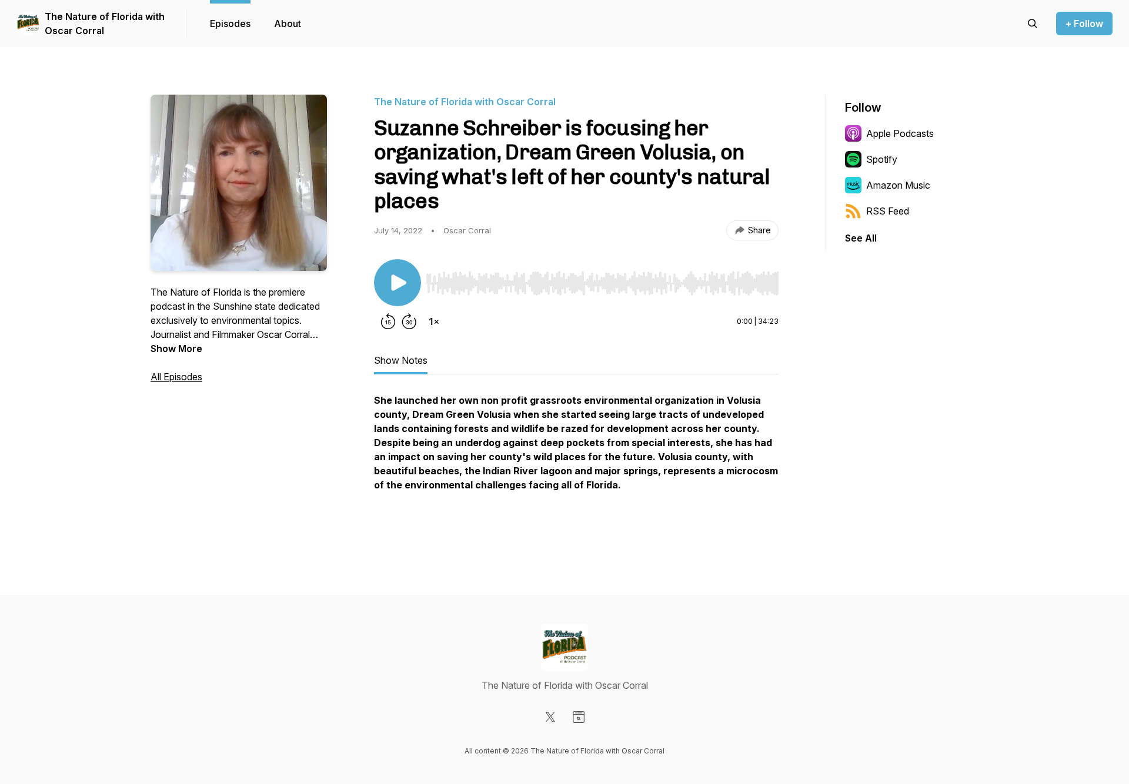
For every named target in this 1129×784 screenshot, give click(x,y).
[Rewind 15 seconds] (388, 321)
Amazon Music (898, 185)
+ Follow (1084, 23)
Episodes (230, 23)
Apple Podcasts (900, 133)
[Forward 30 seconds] (409, 321)
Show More (176, 348)
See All (861, 238)
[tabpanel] (576, 461)
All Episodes (176, 377)
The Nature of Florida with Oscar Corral (105, 23)
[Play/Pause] (397, 282)
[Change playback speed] (434, 321)
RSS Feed (887, 211)
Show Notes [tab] (400, 360)
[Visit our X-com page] (550, 717)
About (287, 23)
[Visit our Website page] (578, 717)
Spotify (881, 159)
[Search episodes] (1032, 23)
